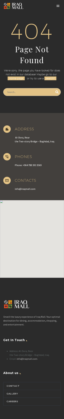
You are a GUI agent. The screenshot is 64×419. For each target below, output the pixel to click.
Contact (13, 386)
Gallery (12, 393)
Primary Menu (58, 6)
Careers (12, 401)
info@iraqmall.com (27, 358)
